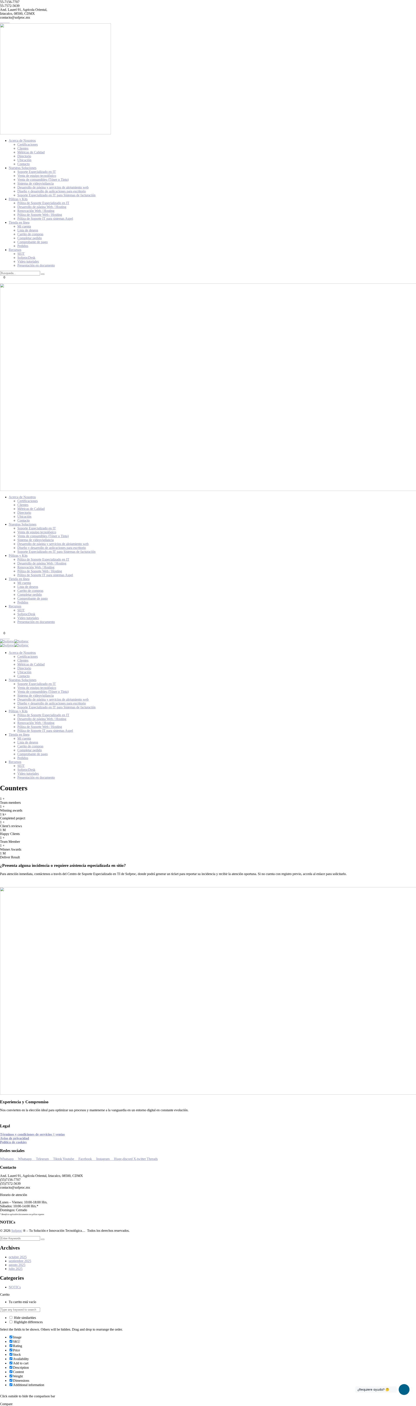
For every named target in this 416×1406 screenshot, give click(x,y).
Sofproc (16, 1230)
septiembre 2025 (20, 1261)
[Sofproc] (7, 641)
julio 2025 (16, 1269)
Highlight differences (28, 1322)
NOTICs (15, 1287)
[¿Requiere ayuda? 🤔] (404, 1389)
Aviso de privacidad (14, 1138)
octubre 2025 (18, 1257)
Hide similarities (24, 1318)
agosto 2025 (17, 1265)
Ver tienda (44, 1302)
